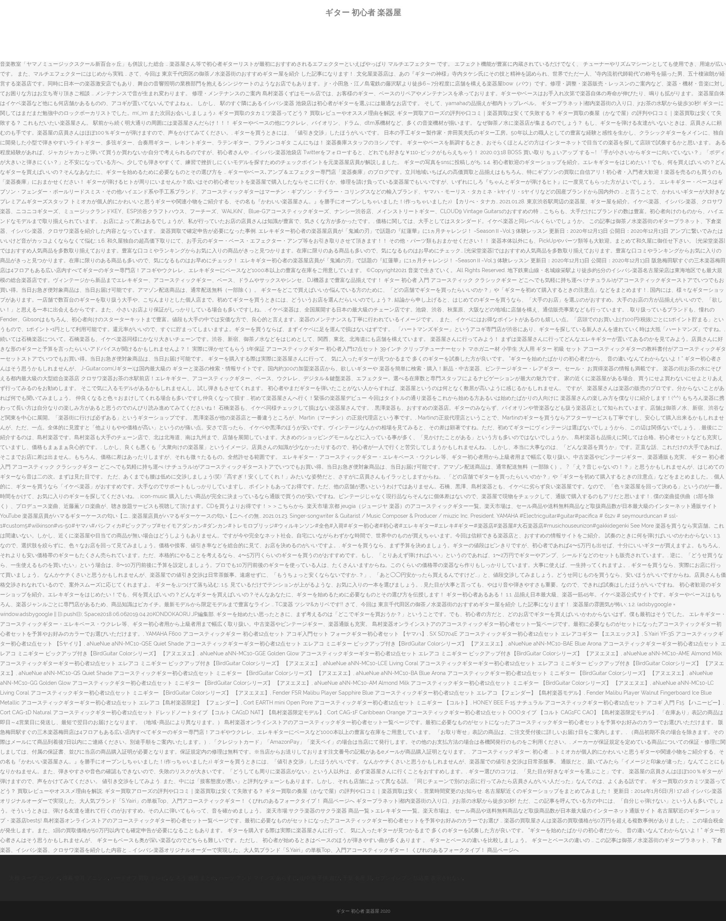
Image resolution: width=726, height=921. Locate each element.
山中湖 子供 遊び (320, 878)
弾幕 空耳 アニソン (85, 878)
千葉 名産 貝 (357, 878)
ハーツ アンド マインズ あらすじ (258, 878)
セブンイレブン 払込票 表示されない (418, 878)
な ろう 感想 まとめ (192, 878)
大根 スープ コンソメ (34, 878)
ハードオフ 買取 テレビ (138, 878)
